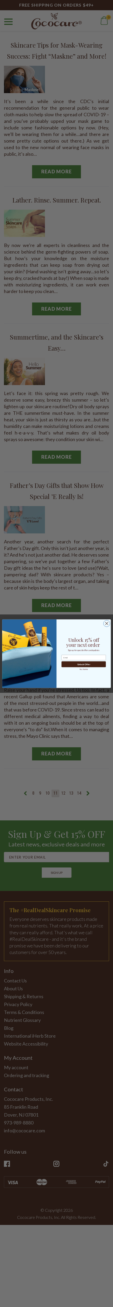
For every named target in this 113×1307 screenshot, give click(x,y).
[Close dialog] (107, 623)
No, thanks (84, 669)
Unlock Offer (83, 664)
